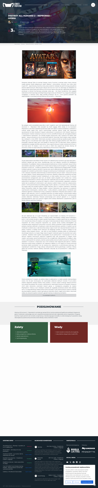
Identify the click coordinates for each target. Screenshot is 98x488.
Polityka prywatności (26, 486)
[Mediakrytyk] (88, 452)
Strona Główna (17, 44)
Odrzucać (76, 482)
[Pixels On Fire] (73, 450)
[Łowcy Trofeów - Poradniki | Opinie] (12, 5)
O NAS (86, 5)
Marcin (15, 22)
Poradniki (29, 458)
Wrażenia (29, 450)
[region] (79, 475)
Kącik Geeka (28, 454)
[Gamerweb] (88, 448)
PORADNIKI (55, 5)
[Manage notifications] (94, 485)
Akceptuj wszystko (87, 482)
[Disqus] (49, 366)
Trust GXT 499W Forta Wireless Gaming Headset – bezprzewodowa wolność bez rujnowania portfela (13, 468)
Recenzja (10, 13)
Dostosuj (69, 482)
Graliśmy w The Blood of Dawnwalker (12, 471)
